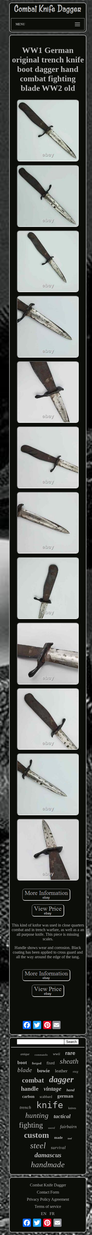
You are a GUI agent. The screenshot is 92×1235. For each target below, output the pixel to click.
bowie (43, 1070)
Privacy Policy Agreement (48, 1199)
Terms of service (47, 1206)
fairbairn (68, 1126)
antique (24, 1054)
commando (41, 1054)
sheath (69, 1061)
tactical (62, 1116)
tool (70, 1138)
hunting (37, 1115)
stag (75, 1071)
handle (30, 1088)
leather (61, 1070)
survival (58, 1147)
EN (44, 1213)
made (58, 1138)
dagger (61, 1079)
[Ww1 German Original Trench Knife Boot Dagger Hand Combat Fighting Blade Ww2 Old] (48, 131)
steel (38, 1145)
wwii (56, 1054)
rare (70, 1053)
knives (72, 1108)
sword (51, 1127)
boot (22, 1062)
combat (33, 1080)
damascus (47, 1155)
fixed (51, 1063)
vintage (52, 1089)
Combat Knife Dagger (48, 1185)
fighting (31, 1125)
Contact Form (48, 1192)
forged (36, 1063)
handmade (48, 1164)
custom (36, 1135)
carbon (28, 1096)
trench (25, 1107)
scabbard (46, 1097)
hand (70, 1090)
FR (52, 1213)
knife (49, 1105)
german (65, 1096)
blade (24, 1069)
